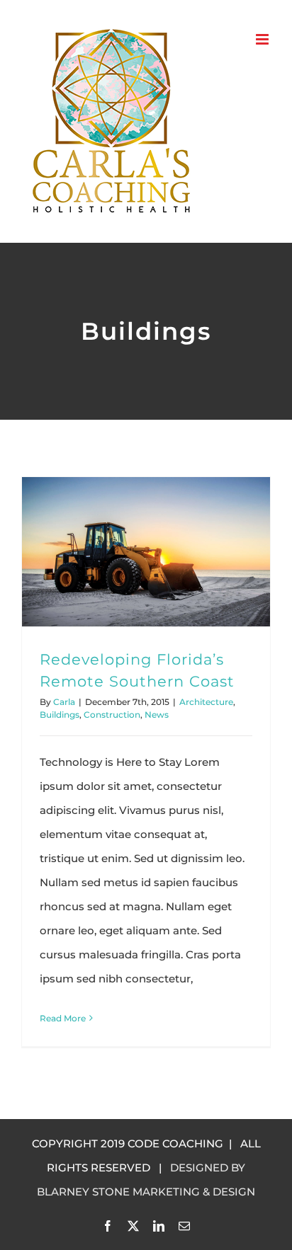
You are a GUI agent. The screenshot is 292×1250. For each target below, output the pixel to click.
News (157, 714)
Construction (112, 714)
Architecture (206, 701)
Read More (63, 1018)
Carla (64, 701)
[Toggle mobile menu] (263, 39)
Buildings (59, 714)
